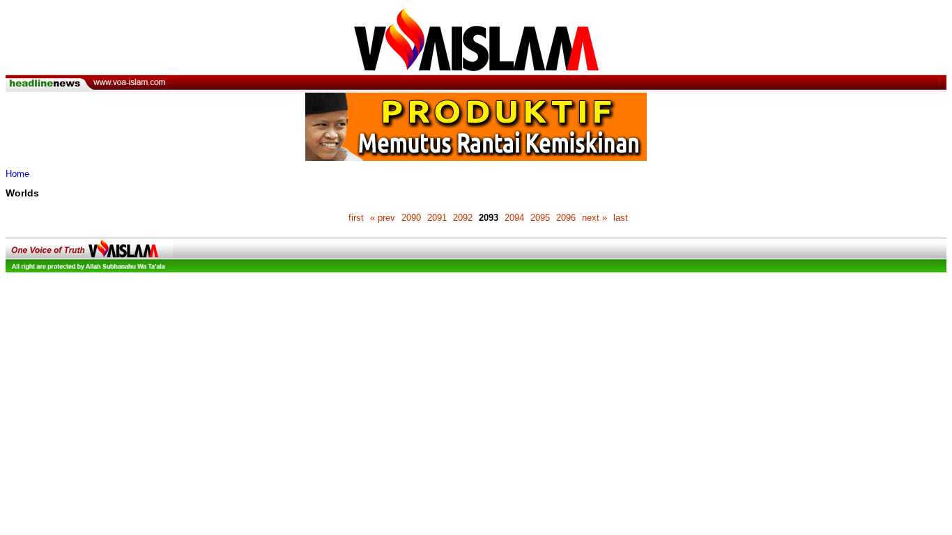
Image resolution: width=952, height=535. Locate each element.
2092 (463, 217)
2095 (540, 217)
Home (17, 174)
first (356, 217)
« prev (382, 217)
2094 (514, 217)
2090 (411, 217)
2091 (437, 217)
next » (594, 217)
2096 (566, 217)
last (620, 217)
